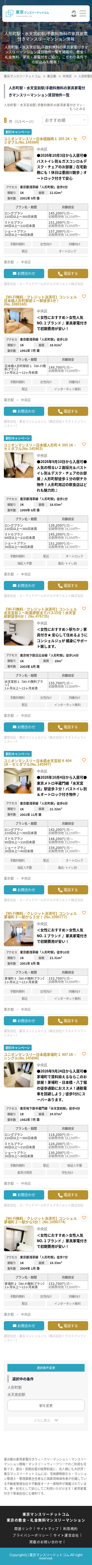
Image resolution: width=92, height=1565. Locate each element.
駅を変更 (46, 1405)
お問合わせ (26, 273)
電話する (71, 273)
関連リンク (23, 1528)
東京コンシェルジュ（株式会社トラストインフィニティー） (45, 423)
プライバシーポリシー (31, 1535)
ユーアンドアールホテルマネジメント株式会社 (51, 284)
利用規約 (70, 1528)
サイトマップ (48, 1528)
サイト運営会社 (66, 1535)
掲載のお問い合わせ (45, 1541)
